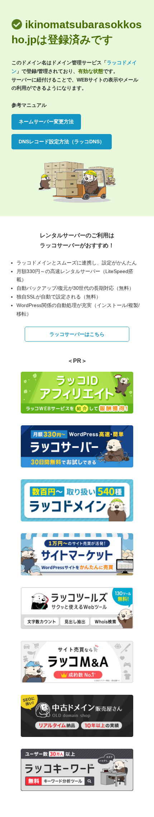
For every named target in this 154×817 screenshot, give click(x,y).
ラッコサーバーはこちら (77, 334)
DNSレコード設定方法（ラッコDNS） (62, 141)
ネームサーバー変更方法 (46, 121)
